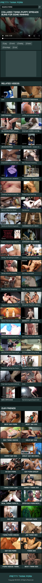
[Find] (39, 7)
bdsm (29, 43)
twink (13, 43)
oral (15, 47)
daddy (21, 43)
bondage (7, 47)
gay (5, 43)
